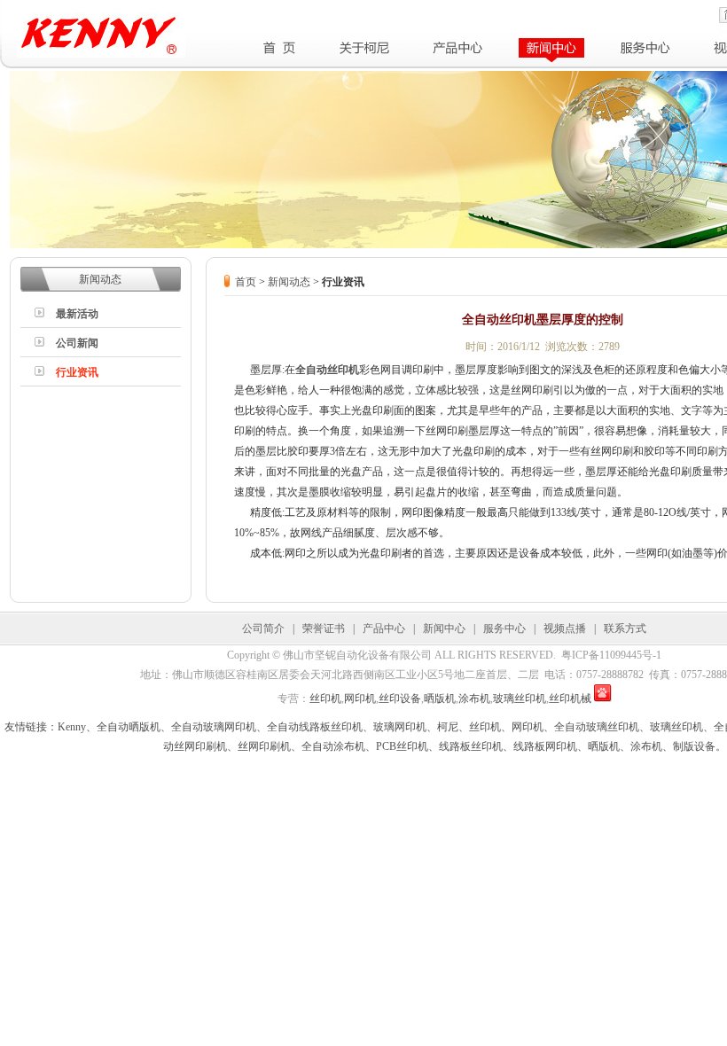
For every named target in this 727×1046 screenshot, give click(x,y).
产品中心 (384, 628)
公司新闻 (77, 343)
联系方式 (625, 628)
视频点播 (564, 628)
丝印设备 (400, 698)
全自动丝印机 (327, 369)
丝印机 (325, 698)
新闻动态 (289, 282)
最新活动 (77, 314)
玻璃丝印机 (519, 698)
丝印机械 (570, 698)
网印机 (360, 698)
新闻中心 (444, 628)
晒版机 (440, 698)
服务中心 (504, 628)
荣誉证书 (323, 628)
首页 (245, 282)
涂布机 (474, 698)
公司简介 (263, 628)
